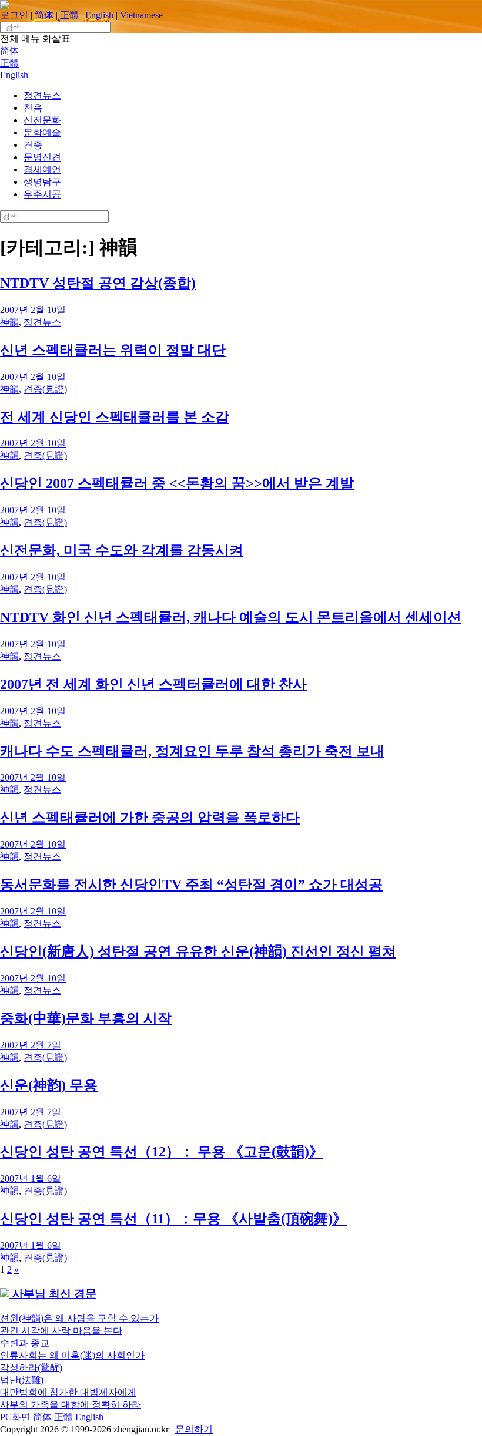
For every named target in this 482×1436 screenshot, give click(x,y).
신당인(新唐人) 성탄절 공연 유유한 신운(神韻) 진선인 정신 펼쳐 (198, 951)
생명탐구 (42, 182)
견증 (33, 145)
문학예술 (42, 132)
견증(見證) (45, 389)
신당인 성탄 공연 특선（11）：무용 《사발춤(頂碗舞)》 (173, 1218)
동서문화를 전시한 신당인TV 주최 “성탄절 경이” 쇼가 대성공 (191, 884)
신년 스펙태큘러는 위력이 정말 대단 (113, 350)
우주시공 (42, 194)
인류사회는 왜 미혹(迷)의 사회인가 (72, 1355)
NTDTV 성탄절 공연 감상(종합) (98, 283)
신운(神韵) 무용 (49, 1085)
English (99, 15)
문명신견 (42, 157)
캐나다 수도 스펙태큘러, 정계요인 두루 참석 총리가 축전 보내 (192, 751)
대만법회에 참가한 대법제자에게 (68, 1392)
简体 (44, 15)
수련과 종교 (24, 1343)
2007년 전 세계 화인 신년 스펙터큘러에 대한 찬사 (153, 684)
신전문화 (42, 120)
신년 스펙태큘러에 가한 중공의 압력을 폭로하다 (150, 817)
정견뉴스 (42, 95)
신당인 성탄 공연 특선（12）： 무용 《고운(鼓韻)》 (161, 1151)
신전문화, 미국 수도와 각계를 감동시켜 (121, 550)
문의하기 (194, 1429)
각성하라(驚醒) (31, 1368)
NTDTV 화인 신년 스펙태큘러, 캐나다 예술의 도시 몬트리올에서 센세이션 (230, 617)
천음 (33, 108)
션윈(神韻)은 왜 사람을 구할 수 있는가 (79, 1318)
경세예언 (42, 169)
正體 (69, 15)
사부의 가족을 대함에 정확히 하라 (70, 1405)
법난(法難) (21, 1380)
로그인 (14, 15)
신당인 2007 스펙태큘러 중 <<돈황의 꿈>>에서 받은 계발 (177, 483)
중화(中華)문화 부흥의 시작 (86, 1018)
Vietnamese (141, 15)
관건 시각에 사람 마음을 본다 (61, 1331)
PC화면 (15, 1417)
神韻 (9, 322)
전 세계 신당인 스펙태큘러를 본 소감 (114, 417)
